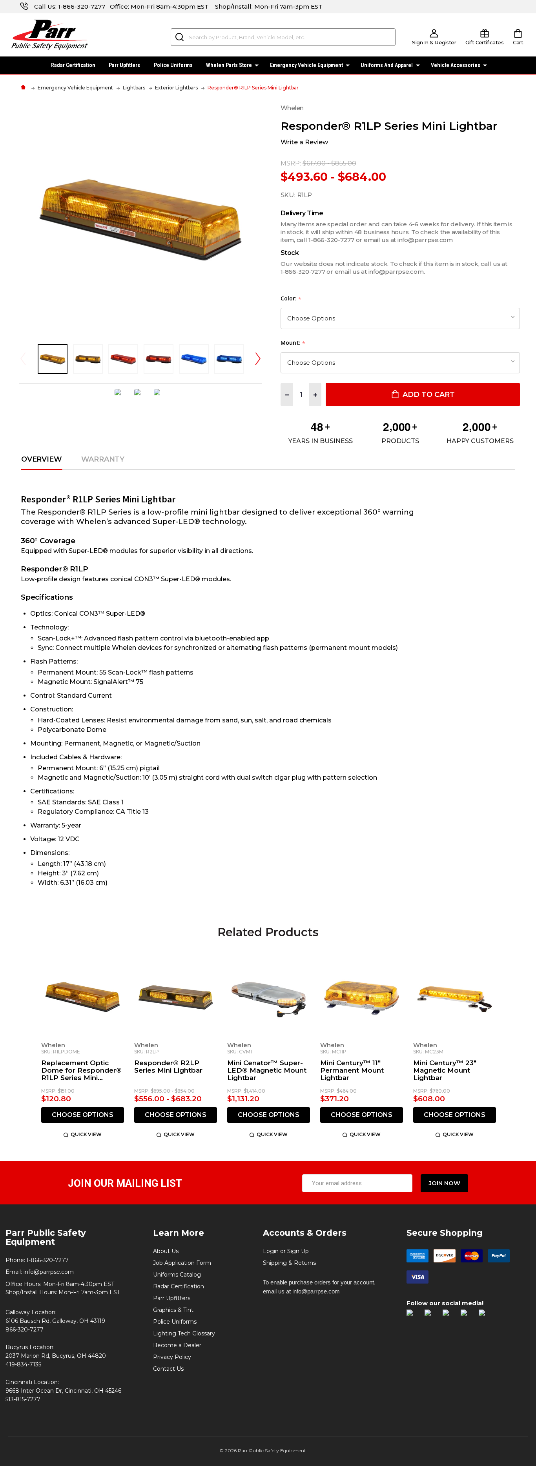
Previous (23, 359)
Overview (41, 459)
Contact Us (168, 1368)
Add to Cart (428, 394)
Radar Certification (73, 65)
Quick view (86, 1134)
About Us (166, 1251)
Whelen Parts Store (229, 65)
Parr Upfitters (124, 65)
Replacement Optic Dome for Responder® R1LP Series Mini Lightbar (81, 1070)
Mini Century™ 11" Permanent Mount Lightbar (352, 1070)
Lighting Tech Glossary (184, 1333)
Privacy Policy (172, 1357)
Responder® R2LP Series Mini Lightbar (168, 1066)
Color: (291, 299)
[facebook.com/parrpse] (414, 1317)
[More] (257, 64)
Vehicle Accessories (455, 65)
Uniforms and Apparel (387, 65)
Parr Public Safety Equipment (45, 1237)
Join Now (444, 1183)
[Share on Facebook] (120, 397)
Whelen (53, 1045)
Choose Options (82, 1115)
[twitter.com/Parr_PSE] (450, 1317)
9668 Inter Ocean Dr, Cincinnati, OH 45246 (63, 1390)
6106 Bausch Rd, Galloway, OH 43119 (55, 1320)
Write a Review (304, 142)
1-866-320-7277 (81, 6)
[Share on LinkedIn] (160, 397)
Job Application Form (182, 1262)
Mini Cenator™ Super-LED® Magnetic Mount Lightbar (266, 1070)
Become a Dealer (177, 1345)
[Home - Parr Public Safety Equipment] (25, 88)
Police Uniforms (173, 65)
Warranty (103, 459)
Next (258, 359)
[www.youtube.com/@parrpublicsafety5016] (468, 1317)
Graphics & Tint (173, 1309)
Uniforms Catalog (177, 1274)
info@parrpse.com (49, 1271)
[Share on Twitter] (140, 397)
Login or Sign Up (286, 1251)
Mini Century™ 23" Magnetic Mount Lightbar (444, 1070)
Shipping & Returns (289, 1262)
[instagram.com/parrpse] (432, 1317)
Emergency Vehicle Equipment (306, 65)
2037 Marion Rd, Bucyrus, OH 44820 (55, 1355)
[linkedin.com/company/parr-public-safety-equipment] (486, 1317)
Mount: (293, 343)
